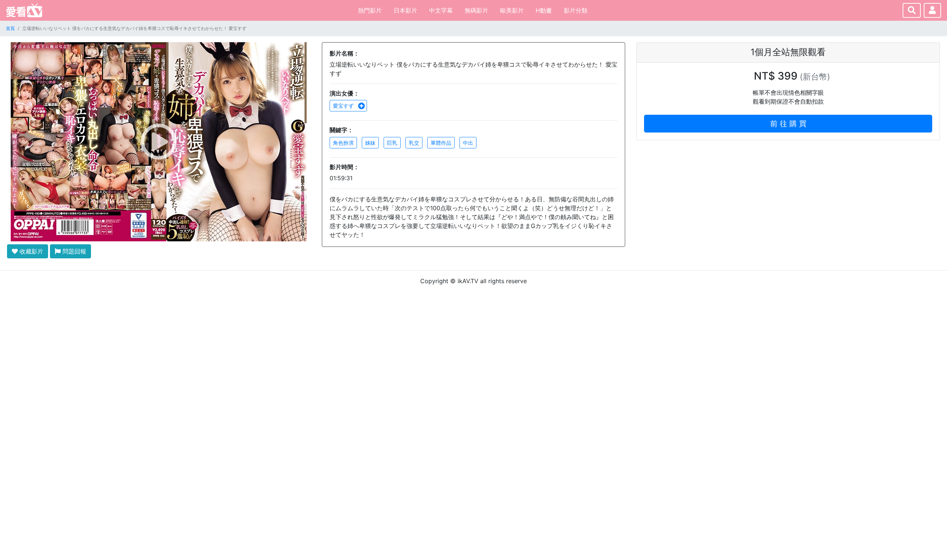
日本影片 (405, 10)
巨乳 (392, 143)
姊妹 (370, 143)
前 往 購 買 (788, 123)
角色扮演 (343, 143)
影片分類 (575, 10)
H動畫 (544, 10)
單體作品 (441, 143)
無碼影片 (476, 10)
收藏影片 (30, 251)
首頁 (10, 28)
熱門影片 (370, 10)
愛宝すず (344, 106)
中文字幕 (441, 10)
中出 (468, 143)
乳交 (414, 143)
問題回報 (73, 251)
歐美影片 (512, 10)
